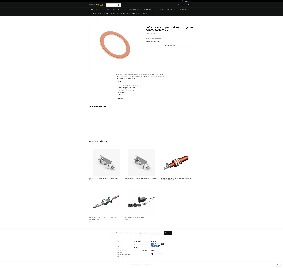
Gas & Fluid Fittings (110, 13)
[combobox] (113, 5)
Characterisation (134, 9)
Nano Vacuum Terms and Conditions (122, 251)
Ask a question (120, 98)
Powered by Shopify (148, 264)
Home (147, 24)
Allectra (147, 33)
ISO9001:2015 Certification (123, 256)
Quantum (158, 9)
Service (146, 13)
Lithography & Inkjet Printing (113, 9)
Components (170, 9)
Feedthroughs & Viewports (130, 13)
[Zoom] (115, 45)
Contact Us (119, 246)
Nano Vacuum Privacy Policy (123, 254)
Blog (118, 248)
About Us (119, 244)
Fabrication (95, 9)
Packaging (147, 9)
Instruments (95, 13)
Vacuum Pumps (183, 9)
